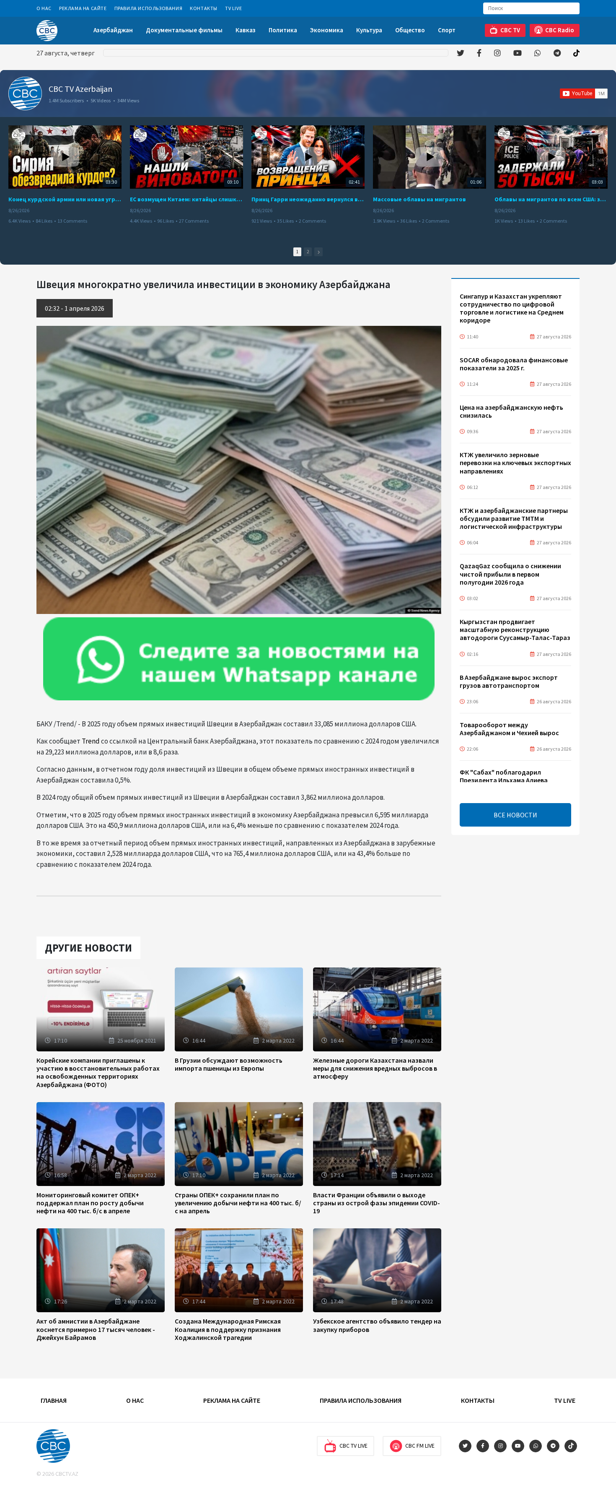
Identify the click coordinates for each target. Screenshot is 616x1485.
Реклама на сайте (83, 8)
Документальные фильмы (184, 30)
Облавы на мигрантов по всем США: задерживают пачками (551, 199)
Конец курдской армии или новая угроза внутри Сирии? (65, 199)
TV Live (233, 8)
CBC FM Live (420, 1445)
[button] (318, 251)
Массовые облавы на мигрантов (419, 199)
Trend (91, 741)
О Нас (44, 8)
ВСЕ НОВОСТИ (515, 815)
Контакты (203, 8)
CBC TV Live (353, 1445)
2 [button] (308, 252)
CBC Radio (559, 30)
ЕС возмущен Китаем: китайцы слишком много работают (186, 199)
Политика (283, 30)
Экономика (326, 30)
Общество (410, 30)
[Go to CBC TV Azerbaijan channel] (25, 93)
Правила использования (148, 8)
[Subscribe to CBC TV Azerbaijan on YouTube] (584, 93)
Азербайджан (113, 30)
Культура (369, 30)
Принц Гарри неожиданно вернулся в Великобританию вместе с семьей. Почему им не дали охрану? (308, 199)
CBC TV (510, 30)
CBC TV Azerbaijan (80, 88)
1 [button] (297, 252)
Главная (54, 1400)
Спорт (447, 30)
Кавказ (246, 30)
